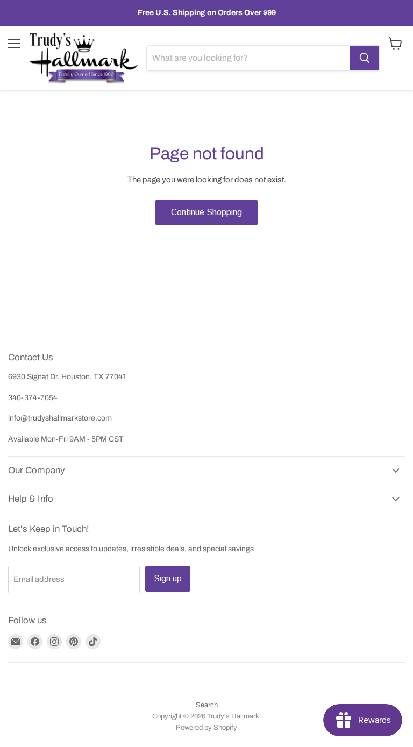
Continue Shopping (206, 212)
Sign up (168, 578)
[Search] (364, 58)
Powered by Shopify (206, 727)
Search (207, 705)
